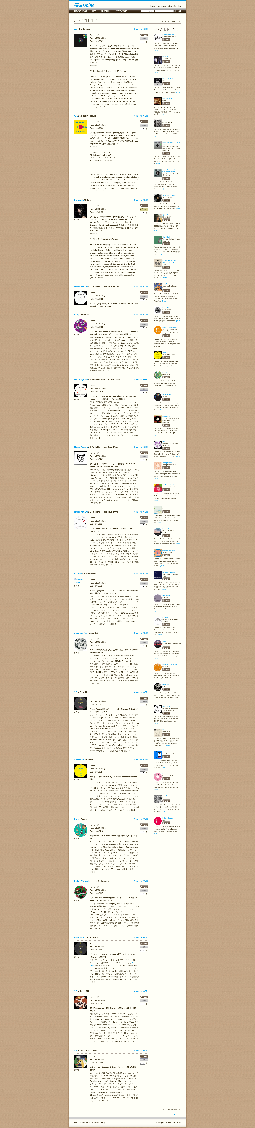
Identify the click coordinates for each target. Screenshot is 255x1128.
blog (179, 6)
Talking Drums (167, 463)
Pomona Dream (167, 529)
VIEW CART (121, 11)
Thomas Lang (166, 394)
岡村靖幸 (165, 56)
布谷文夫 (165, 215)
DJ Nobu (165, 617)
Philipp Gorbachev (82, 881)
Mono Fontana (167, 98)
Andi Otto (165, 796)
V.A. (76, 116)
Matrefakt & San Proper (170, 664)
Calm (164, 641)
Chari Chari (166, 237)
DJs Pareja (79, 937)
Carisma (78, 574)
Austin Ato (165, 352)
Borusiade (79, 200)
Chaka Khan (166, 416)
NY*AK (164, 372)
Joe (75, 29)
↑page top (177, 1114)
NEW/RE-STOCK (80, 11)
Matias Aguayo (81, 287)
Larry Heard (166, 284)
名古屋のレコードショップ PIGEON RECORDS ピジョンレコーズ (84, 5)
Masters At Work (167, 79)
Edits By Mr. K (166, 706)
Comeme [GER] (141, 29)
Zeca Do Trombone (168, 550)
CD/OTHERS (106, 11)
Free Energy (166, 595)
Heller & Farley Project (169, 327)
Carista (164, 752)
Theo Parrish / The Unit (169, 195)
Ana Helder (79, 760)
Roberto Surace (167, 818)
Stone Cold (165, 684)
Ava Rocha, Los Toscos (170, 485)
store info (172, 6)
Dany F (77, 315)
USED (94, 11)
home (152, 6)
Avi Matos (165, 507)
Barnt (76, 819)
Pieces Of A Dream (168, 572)
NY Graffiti (165, 307)
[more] (156, 50)
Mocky (164, 730)
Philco (164, 441)
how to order (161, 6)
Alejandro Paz (80, 633)
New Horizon (166, 774)
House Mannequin (168, 34)
